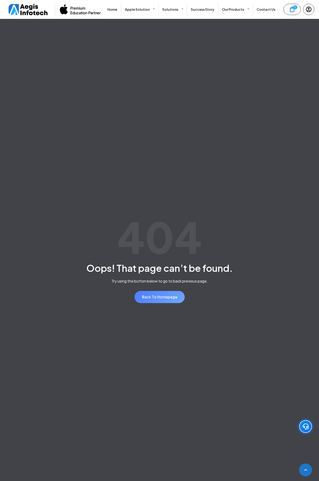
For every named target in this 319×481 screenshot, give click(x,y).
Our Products (233, 9)
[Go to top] (305, 469)
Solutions (170, 9)
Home (112, 9)
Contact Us (266, 9)
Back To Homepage (159, 296)
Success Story (202, 9)
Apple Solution (137, 9)
